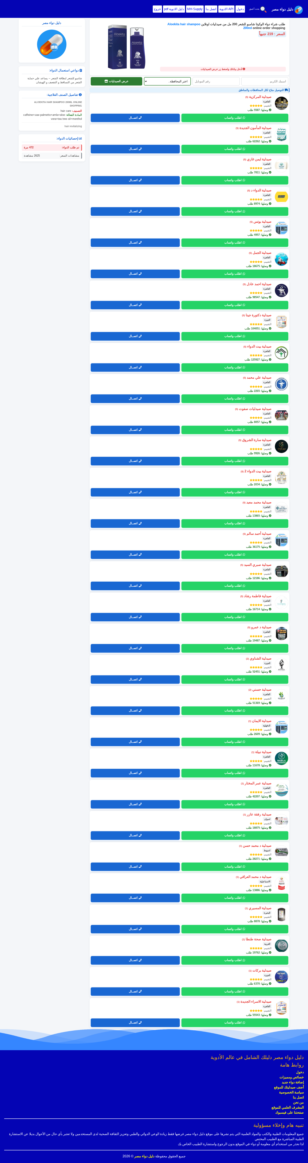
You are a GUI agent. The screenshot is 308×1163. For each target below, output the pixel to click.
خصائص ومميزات (292, 1077)
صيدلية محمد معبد (257, 502)
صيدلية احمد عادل (257, 284)
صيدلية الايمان (260, 721)
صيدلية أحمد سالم (257, 533)
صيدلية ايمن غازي (257, 159)
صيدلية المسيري (258, 908)
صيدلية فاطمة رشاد (256, 596)
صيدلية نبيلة (261, 752)
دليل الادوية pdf (174, 9)
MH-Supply (195, 9)
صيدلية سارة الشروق (255, 440)
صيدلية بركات (260, 970)
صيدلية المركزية (258, 97)
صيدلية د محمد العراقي (254, 877)
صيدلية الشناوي (259, 658)
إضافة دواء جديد (293, 1082)
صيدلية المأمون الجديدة (254, 128)
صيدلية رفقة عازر (257, 814)
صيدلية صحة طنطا (257, 939)
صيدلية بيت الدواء (257, 346)
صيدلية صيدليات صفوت (253, 409)
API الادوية (226, 9)
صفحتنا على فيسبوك (289, 1112)
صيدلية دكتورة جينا (257, 315)
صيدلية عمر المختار (256, 783)
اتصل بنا (211, 9)
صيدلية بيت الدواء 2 (256, 471)
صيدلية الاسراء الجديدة (254, 1001)
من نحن (298, 1102)
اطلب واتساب (233, 117)
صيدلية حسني (260, 689)
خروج (157, 9)
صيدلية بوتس (261, 221)
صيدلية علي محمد (257, 377)
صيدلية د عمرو (259, 627)
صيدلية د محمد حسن (255, 845)
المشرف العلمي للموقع (288, 1107)
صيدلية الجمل (260, 252)
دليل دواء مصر (143, 1156)
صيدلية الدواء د (259, 190)
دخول (240, 9)
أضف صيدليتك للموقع (289, 1087)
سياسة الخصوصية (291, 1092)
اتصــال (133, 117)
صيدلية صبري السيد (256, 564)
